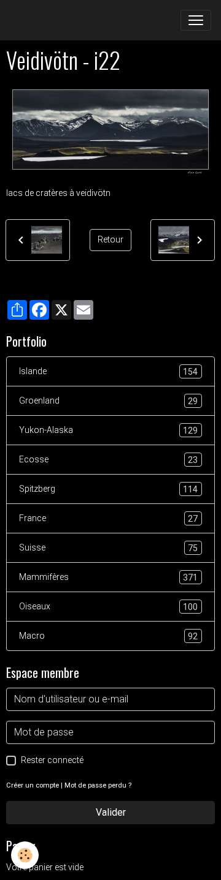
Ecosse (108, 459)
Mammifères (108, 577)
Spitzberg (108, 489)
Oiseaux (108, 606)
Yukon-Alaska (108, 430)
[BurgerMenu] (195, 20)
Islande (108, 371)
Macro (108, 636)
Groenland (108, 401)
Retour (110, 239)
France (108, 518)
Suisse (108, 548)
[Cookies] (25, 855)
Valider (111, 812)
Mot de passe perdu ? (97, 785)
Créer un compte (32, 785)
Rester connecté (52, 760)
